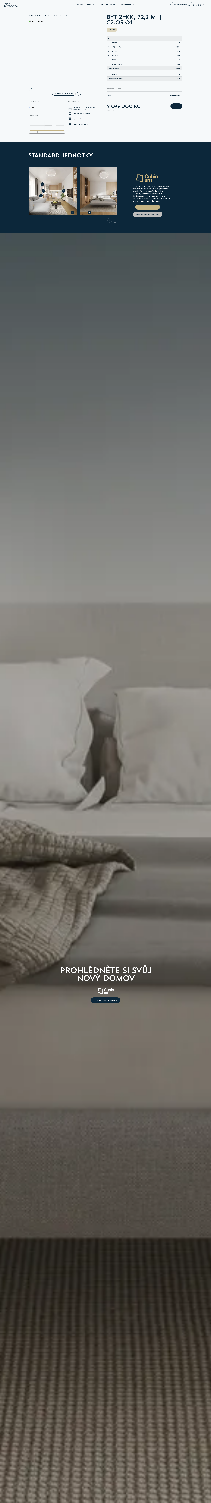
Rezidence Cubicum (43, 15)
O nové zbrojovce (127, 4)
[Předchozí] (109, 220)
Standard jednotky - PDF (147, 207)
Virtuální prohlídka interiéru (105, 1000)
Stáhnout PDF (175, 95)
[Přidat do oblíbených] (79, 94)
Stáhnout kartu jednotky (64, 93)
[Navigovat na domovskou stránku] (39, 4)
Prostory (90, 4)
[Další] (115, 220)
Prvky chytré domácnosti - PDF (147, 214)
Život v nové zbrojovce (107, 4)
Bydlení (80, 4)
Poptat (176, 106)
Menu (205, 4)
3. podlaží (55, 15)
